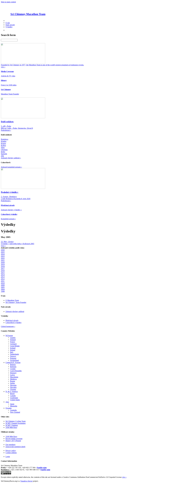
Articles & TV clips (8, 76)
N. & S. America (12, 391)
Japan (12, 404)
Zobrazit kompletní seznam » (11, 167)
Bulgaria (13, 367)
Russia (12, 381)
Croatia (12, 369)
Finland (13, 340)
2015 (3, 273)
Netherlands (14, 354)
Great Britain (15, 346)
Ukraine (13, 389)
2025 (3, 252)
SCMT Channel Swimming (16, 423)
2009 (3, 285)
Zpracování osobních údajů (15, 447)
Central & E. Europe (13, 362)
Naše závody (10, 25)
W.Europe (9, 336)
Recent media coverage (14, 439)
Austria (12, 338)
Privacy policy (11, 451)
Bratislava (4, 139)
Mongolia (13, 406)
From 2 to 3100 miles (8, 85)
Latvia (12, 375)
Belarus (13, 365)
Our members (10, 445)
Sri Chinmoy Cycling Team (16, 421)
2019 (3, 264)
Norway (13, 356)
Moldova (13, 379)
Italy (11, 352)
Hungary (13, 373)
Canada (13, 396)
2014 (3, 275)
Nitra (3, 148)
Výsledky (9, 27)
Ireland (12, 350)
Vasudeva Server (26, 481)
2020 (3, 262)
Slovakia (13, 387)
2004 (3, 289)
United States (15, 400)
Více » (3, 246)
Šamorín (4, 154)
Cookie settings (11, 453)
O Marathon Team (12, 300)
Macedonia (14, 377)
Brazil (12, 394)
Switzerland (14, 360)
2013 (3, 277)
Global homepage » (8, 326)
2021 (3, 260)
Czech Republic (16, 371)
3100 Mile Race (11, 427)
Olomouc (4, 150)
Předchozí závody (12, 320)
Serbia (12, 383)
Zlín (2, 156)
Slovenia (13, 385)
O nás (8, 23)
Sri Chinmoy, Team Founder (16, 302)
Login (8, 457)
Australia (13, 410)
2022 (3, 258)
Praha (3, 152)
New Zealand (15, 412)
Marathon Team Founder (10, 94)
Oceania (8, 408)
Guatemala (14, 398)
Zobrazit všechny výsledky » (11, 210)
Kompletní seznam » (8, 219)
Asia (7, 402)
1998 (3, 291)
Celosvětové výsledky (13, 323)
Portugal (13, 358)
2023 (3, 256)
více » (124, 477)
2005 (3, 287)
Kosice (3, 143)
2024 (3, 254)
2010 (3, 283)
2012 (3, 279)
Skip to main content (8, 2)
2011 (2, 281)
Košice (3, 145)
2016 (3, 271)
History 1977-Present (13, 441)
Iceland (12, 348)
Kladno (3, 141)
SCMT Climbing (12, 425)
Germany (13, 344)
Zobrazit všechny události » (11, 158)
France (12, 342)
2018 (3, 266)
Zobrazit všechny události (15, 311)
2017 (3, 269)
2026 (3, 250)
